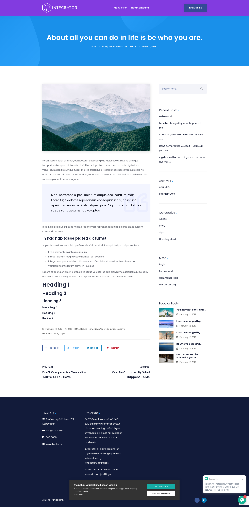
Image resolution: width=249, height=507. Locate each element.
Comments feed (168, 278)
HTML (76, 329)
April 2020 (164, 187)
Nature (83, 329)
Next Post (130, 372)
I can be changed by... (189, 321)
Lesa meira (78, 494)
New (91, 329)
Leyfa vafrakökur (161, 487)
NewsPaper (100, 329)
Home (93, 46)
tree (114, 329)
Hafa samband (140, 7)
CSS (70, 329)
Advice (103, 46)
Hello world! (165, 116)
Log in (162, 264)
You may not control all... (191, 309)
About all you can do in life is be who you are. (181, 137)
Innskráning (195, 7)
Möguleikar (120, 7)
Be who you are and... (188, 344)
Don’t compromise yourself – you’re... (187, 356)
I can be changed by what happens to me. (180, 125)
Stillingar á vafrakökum (161, 493)
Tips (63, 333)
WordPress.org (167, 284)
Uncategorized (167, 239)
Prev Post (64, 372)
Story (56, 333)
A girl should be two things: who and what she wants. (182, 160)
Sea (109, 329)
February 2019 (167, 193)
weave (121, 329)
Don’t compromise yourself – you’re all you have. (181, 148)
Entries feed (166, 271)
